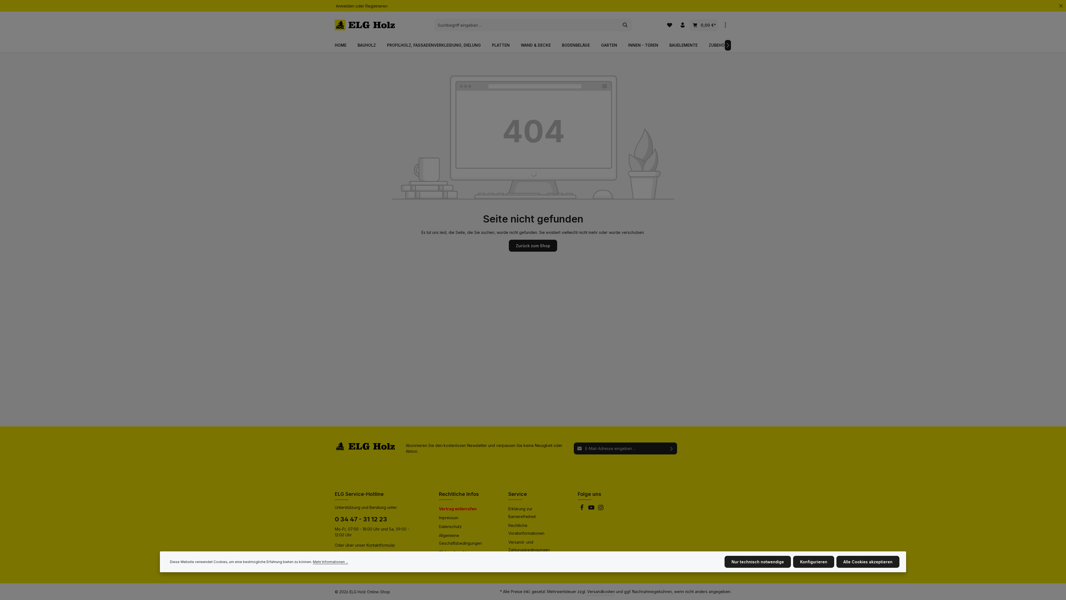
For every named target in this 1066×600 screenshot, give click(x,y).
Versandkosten (601, 591)
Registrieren (376, 6)
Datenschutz (450, 526)
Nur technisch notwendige (757, 561)
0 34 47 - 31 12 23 (361, 519)
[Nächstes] (728, 45)
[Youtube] (591, 509)
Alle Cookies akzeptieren (867, 561)
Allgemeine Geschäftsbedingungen (460, 539)
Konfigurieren (813, 561)
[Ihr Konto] (682, 25)
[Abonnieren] (671, 448)
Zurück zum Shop (533, 245)
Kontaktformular (380, 545)
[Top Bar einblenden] (725, 25)
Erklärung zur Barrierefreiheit (522, 512)
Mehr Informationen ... (330, 562)
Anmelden (345, 6)
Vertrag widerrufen (458, 508)
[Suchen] (625, 25)
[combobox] (526, 25)
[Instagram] (601, 509)
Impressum (448, 517)
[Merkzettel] (669, 25)
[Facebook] (582, 509)
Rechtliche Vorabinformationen (526, 529)
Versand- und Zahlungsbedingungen (529, 546)
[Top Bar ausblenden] (1061, 6)
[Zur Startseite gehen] (365, 25)
